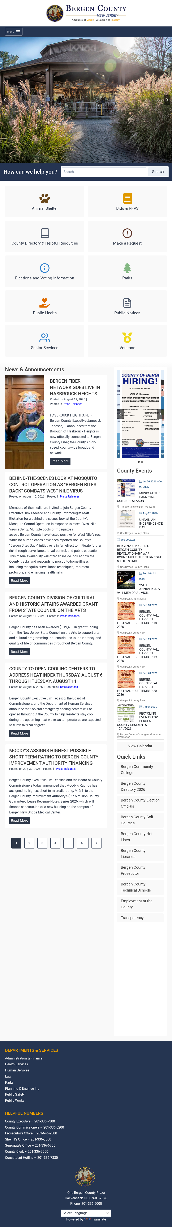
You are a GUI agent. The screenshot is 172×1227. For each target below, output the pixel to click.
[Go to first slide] (160, 414)
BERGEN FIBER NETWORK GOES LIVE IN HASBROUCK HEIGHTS (75, 387)
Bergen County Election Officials (140, 803)
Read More (61, 462)
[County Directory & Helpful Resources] (44, 236)
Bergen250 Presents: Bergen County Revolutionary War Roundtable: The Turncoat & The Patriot (139, 553)
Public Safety (15, 1094)
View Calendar (140, 746)
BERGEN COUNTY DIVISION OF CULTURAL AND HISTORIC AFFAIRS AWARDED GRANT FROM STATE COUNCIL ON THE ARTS (53, 604)
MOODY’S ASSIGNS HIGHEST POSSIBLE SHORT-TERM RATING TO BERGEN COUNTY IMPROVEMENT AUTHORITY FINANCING (53, 757)
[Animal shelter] (44, 201)
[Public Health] (44, 306)
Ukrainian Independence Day (151, 523)
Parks (9, 1082)
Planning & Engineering (22, 1089)
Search (158, 171)
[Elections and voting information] (44, 271)
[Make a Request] (127, 236)
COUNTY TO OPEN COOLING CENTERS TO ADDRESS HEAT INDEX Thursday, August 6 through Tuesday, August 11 (56, 675)
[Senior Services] (44, 341)
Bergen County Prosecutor (133, 870)
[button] (140, 414)
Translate (99, 1219)
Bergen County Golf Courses (137, 820)
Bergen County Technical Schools (136, 887)
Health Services (16, 1064)
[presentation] (24, 422)
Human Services (17, 1070)
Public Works (14, 1101)
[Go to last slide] (5, 100)
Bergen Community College (137, 769)
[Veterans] (127, 341)
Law (8, 1076)
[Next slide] (167, 100)
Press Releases (72, 404)
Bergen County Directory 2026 (133, 786)
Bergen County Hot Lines (136, 837)
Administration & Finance (23, 1058)
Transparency (132, 917)
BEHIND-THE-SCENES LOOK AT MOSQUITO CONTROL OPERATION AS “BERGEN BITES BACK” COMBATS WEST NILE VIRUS (53, 485)
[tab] (139, 462)
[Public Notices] (127, 306)
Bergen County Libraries (133, 853)
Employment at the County (136, 904)
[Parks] (127, 271)
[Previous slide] (120, 414)
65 (82, 843)
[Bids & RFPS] (127, 201)
